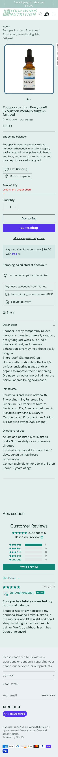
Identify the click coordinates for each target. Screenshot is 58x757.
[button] (15, 545)
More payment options (29, 238)
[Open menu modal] (53, 14)
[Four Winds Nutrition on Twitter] (9, 707)
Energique (10, 119)
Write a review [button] (29, 566)
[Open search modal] (40, 14)
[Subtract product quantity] (15, 207)
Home (6, 26)
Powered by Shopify (13, 737)
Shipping (9, 265)
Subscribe (48, 695)
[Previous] (4, 4)
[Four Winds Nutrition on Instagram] (14, 707)
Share (11, 312)
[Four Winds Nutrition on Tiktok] (19, 707)
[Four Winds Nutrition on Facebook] (4, 707)
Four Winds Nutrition (34, 727)
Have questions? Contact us (28, 286)
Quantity (9, 200)
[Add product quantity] (6, 207)
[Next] (53, 4)
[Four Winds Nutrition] (20, 13)
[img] (11, 587)
